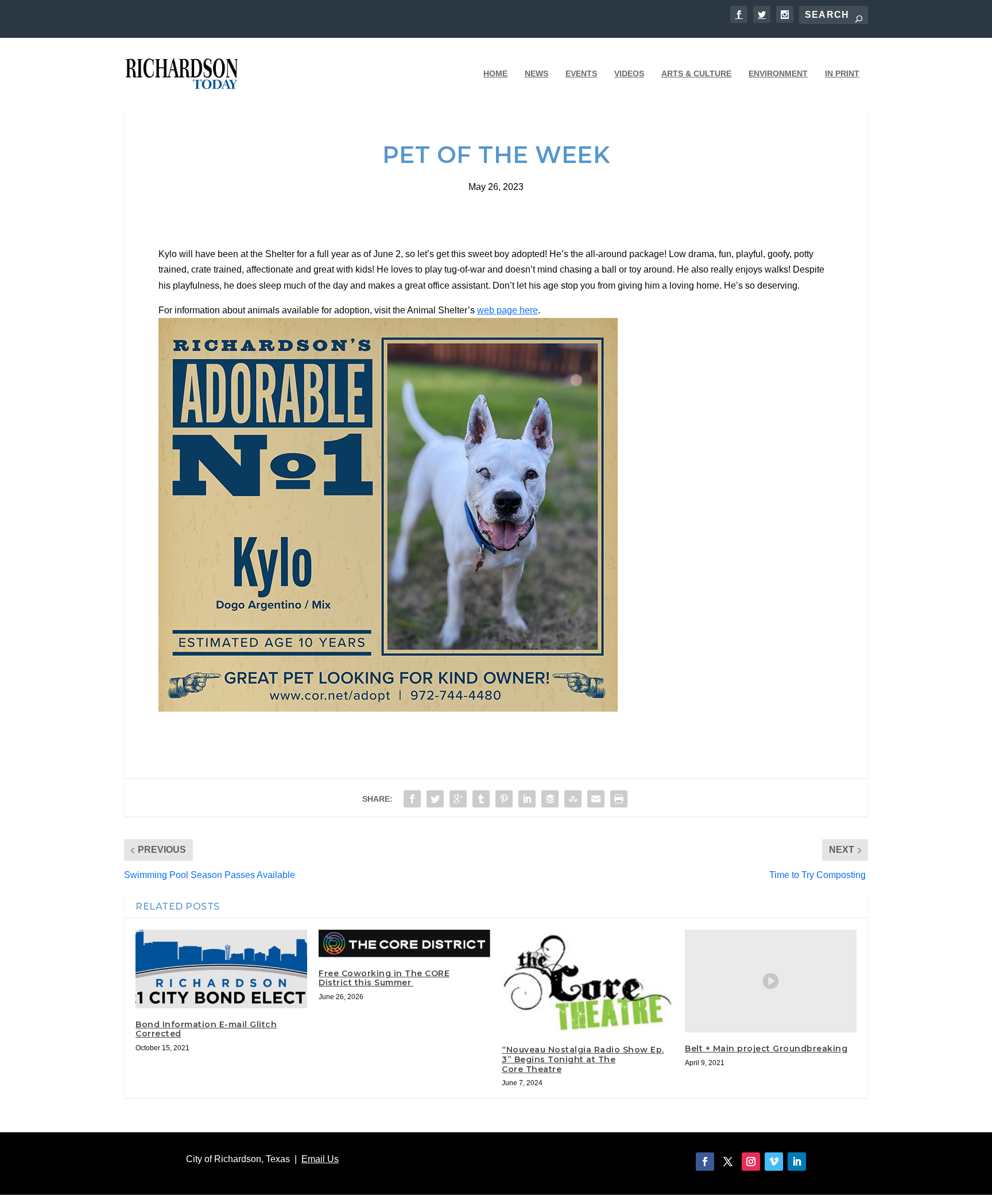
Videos (629, 73)
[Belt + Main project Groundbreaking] (771, 981)
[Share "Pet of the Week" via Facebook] (412, 798)
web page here (507, 310)
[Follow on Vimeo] (774, 1161)
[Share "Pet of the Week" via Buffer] (549, 798)
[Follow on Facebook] (705, 1161)
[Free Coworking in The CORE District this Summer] (404, 943)
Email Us (320, 1159)
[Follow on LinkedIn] (797, 1161)
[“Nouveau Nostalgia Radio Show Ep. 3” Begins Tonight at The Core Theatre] (587, 982)
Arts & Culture (696, 73)
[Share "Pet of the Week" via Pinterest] (504, 798)
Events (581, 73)
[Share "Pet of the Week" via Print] (618, 798)
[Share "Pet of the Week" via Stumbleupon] (572, 798)
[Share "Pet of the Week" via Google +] (458, 798)
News (536, 73)
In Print (842, 73)
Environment (778, 73)
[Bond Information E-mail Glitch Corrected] (221, 969)
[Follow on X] (728, 1161)
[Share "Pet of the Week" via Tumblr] (481, 798)
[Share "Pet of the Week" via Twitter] (435, 798)
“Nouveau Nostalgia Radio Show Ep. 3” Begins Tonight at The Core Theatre (583, 1059)
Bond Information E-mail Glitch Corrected (206, 1029)
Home (495, 73)
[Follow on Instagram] (751, 1161)
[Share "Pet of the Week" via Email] (595, 798)
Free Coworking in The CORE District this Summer (384, 978)
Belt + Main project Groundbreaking (766, 1048)
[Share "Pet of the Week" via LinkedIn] (527, 798)
